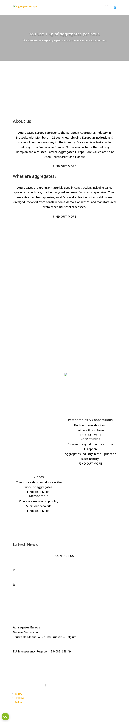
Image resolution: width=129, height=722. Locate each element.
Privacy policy (35, 685)
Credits (18, 685)
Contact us (54, 685)
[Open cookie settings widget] (5, 716)
